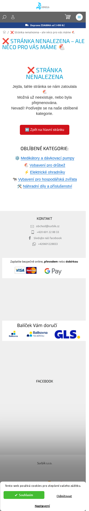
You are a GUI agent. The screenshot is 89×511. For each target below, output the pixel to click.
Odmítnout (64, 496)
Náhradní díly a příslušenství (47, 186)
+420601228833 (48, 244)
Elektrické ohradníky (47, 172)
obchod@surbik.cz (47, 226)
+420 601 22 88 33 (48, 232)
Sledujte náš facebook (48, 238)
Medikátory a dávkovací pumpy (47, 158)
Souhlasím (26, 495)
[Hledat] (4, 17)
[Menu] (79, 17)
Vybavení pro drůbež (47, 165)
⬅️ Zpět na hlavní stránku (44, 130)
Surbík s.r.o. (44, 463)
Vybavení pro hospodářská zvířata (47, 179)
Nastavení (42, 506)
